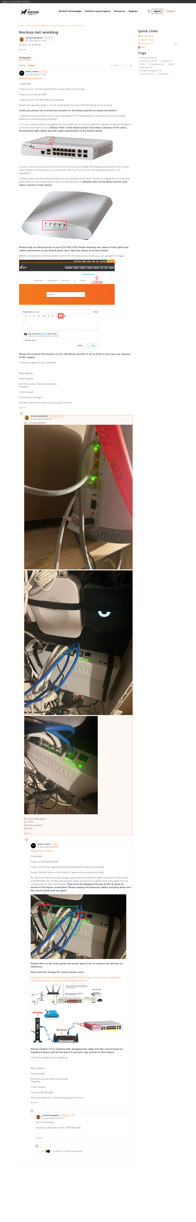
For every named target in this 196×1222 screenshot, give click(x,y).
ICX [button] (142, 64)
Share (22, 50)
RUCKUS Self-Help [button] (147, 58)
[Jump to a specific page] (130, 65)
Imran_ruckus (32, 71)
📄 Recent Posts (146, 40)
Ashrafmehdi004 (34, 38)
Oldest (30, 65)
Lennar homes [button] (146, 74)
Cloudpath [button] (166, 61)
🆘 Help (141, 47)
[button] (78, 497)
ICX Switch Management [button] (150, 71)
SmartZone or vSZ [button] (148, 61)
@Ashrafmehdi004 (32, 78)
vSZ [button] (171, 64)
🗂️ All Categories (146, 36)
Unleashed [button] (162, 74)
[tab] (25, 57)
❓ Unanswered (157, 43)
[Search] (149, 11)
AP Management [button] (156, 64)
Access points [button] (146, 67)
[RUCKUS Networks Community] (30, 11)
